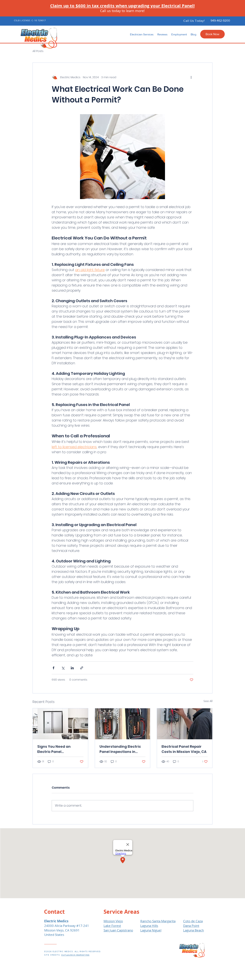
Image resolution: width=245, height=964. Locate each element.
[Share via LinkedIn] (72, 668)
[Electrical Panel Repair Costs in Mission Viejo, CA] (184, 723)
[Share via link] (81, 668)
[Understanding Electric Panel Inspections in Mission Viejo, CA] (122, 723)
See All (207, 701)
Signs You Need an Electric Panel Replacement (54, 749)
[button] (141, 34)
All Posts (38, 51)
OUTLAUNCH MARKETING (75, 955)
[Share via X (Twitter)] (63, 668)
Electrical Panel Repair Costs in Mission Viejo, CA (184, 749)
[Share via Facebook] (53, 668)
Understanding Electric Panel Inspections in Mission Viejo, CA (120, 749)
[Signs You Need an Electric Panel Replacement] (60, 723)
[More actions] (191, 77)
